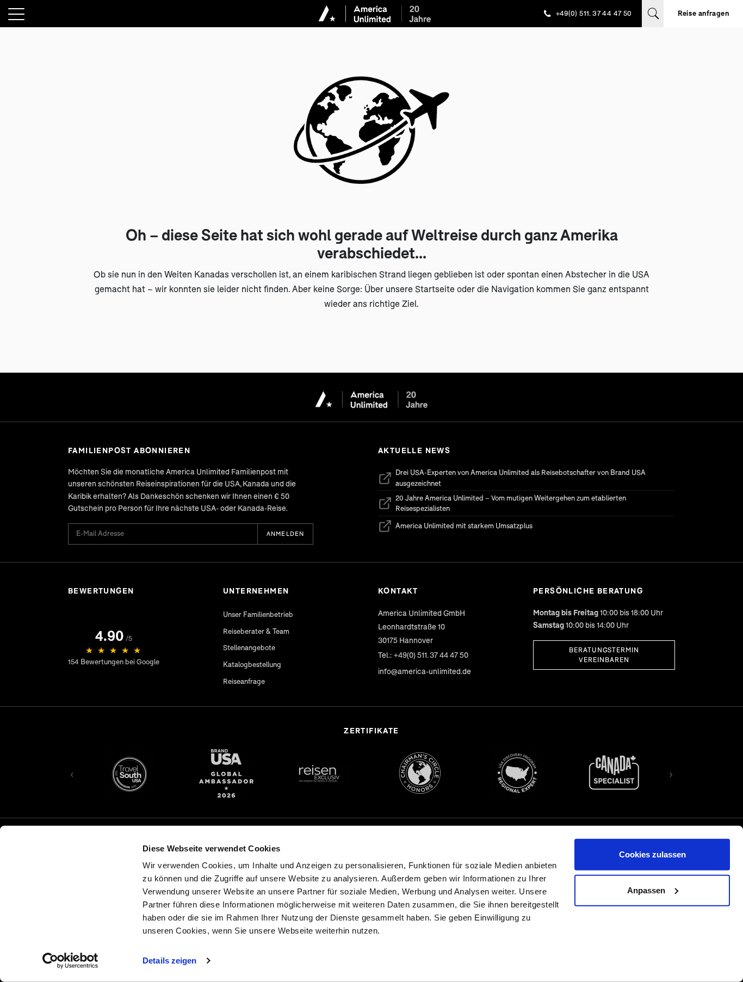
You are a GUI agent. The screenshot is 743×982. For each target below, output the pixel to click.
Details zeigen (169, 960)
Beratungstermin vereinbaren (604, 655)
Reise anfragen (703, 13)
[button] (16, 15)
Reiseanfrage (244, 681)
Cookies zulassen (652, 854)
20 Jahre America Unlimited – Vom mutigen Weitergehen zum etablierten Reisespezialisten (502, 503)
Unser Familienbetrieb (258, 614)
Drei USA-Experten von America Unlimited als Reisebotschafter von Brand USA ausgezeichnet (512, 477)
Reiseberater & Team (256, 631)
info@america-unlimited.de (424, 671)
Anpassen (646, 889)
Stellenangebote (249, 647)
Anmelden (285, 533)
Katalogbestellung (252, 664)
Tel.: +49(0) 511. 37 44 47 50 (423, 654)
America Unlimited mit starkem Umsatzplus (455, 527)
